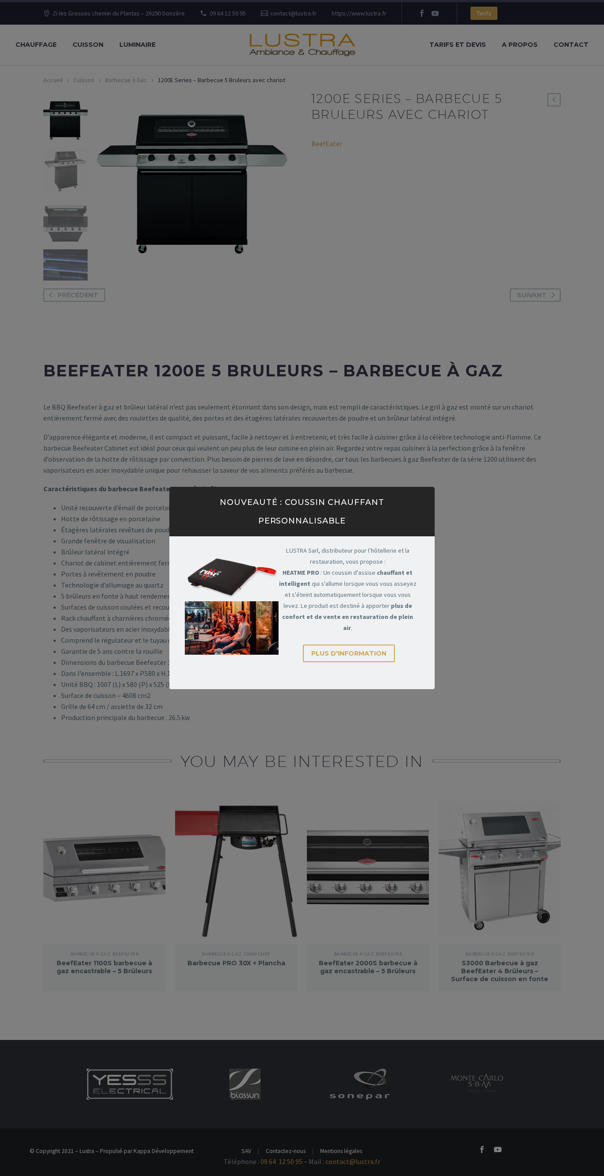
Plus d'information (348, 653)
